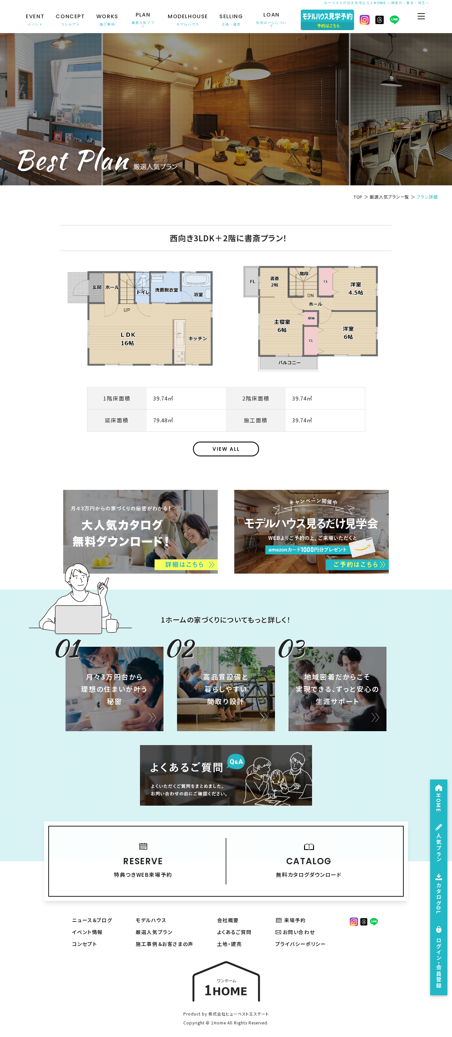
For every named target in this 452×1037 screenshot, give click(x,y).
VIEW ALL (226, 449)
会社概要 (228, 920)
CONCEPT (70, 20)
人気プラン (439, 847)
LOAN (271, 20)
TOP (358, 197)
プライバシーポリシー (300, 943)
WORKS (107, 20)
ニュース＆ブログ (92, 920)
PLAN (143, 20)
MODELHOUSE (188, 20)
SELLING (231, 20)
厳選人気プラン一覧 (389, 197)
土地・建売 (229, 943)
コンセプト (84, 943)
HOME (439, 802)
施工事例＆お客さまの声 (165, 943)
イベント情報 (87, 931)
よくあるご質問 (234, 931)
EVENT (35, 20)
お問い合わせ (299, 931)
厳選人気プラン (154, 931)
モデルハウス (151, 920)
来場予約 (295, 920)
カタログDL (439, 899)
